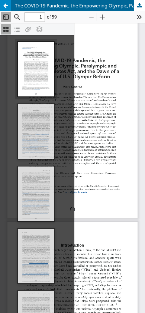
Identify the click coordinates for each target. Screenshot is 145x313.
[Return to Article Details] (5, 5)
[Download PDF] (139, 5)
